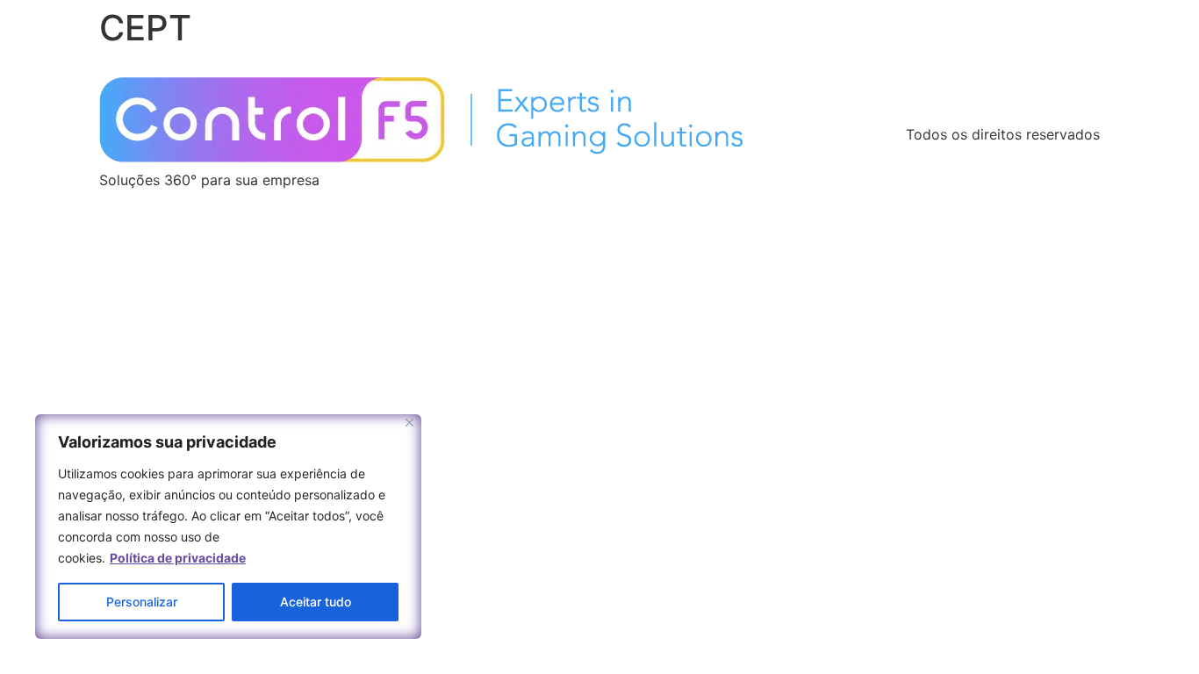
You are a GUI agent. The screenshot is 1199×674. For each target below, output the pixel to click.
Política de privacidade (178, 557)
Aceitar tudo (315, 601)
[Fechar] (409, 423)
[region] (228, 526)
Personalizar (141, 601)
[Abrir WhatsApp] (1155, 629)
